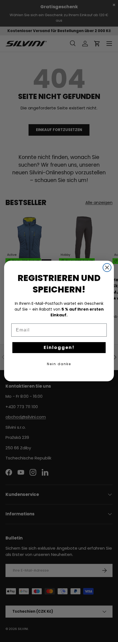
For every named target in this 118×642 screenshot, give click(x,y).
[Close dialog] (107, 267)
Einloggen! (59, 347)
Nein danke (59, 364)
